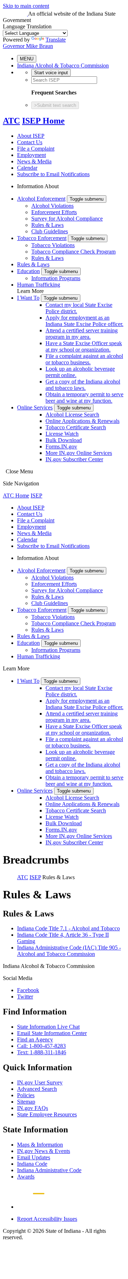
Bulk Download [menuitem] (64, 440)
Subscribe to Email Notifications (53, 174)
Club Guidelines (49, 231)
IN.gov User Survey (40, 1082)
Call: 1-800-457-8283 (41, 1046)
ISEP (36, 495)
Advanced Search (37, 1089)
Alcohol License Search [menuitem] (72, 415)
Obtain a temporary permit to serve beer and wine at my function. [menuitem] (84, 397)
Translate (56, 40)
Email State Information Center (52, 1033)
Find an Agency (35, 1039)
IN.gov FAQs (32, 1108)
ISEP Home (43, 120)
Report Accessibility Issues (47, 1219)
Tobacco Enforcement (41, 238)
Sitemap (26, 1102)
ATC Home (16, 495)
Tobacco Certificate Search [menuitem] (76, 427)
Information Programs (55, 278)
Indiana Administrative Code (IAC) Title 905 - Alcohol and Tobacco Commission (69, 951)
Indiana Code (32, 1164)
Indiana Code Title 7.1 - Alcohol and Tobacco (68, 928)
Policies (25, 1095)
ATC (11, 120)
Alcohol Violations (52, 206)
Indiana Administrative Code (49, 1170)
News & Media (34, 161)
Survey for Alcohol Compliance (67, 219)
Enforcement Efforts (54, 212)
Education (28, 271)
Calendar (27, 168)
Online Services (35, 407)
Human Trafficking (38, 285)
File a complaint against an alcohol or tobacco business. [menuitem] (84, 359)
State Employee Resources (47, 1114)
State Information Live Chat (48, 1027)
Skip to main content (26, 6)
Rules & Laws (47, 225)
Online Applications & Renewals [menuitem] (82, 421)
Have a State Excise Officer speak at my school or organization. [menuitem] (84, 346)
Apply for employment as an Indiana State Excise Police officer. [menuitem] (84, 321)
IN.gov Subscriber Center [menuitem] (74, 459)
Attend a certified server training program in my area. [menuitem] (82, 333)
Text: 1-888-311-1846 (41, 1052)
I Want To (28, 298)
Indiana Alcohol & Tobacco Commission (63, 65)
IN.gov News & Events (43, 1151)
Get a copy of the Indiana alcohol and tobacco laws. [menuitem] (83, 385)
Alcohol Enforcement (41, 199)
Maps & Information (40, 1145)
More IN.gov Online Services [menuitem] (79, 453)
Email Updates (33, 1157)
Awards (25, 1177)
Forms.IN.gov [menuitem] (61, 446)
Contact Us (29, 142)
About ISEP (30, 136)
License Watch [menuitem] (62, 434)
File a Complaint (35, 149)
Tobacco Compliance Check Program (73, 252)
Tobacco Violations (53, 245)
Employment (31, 155)
